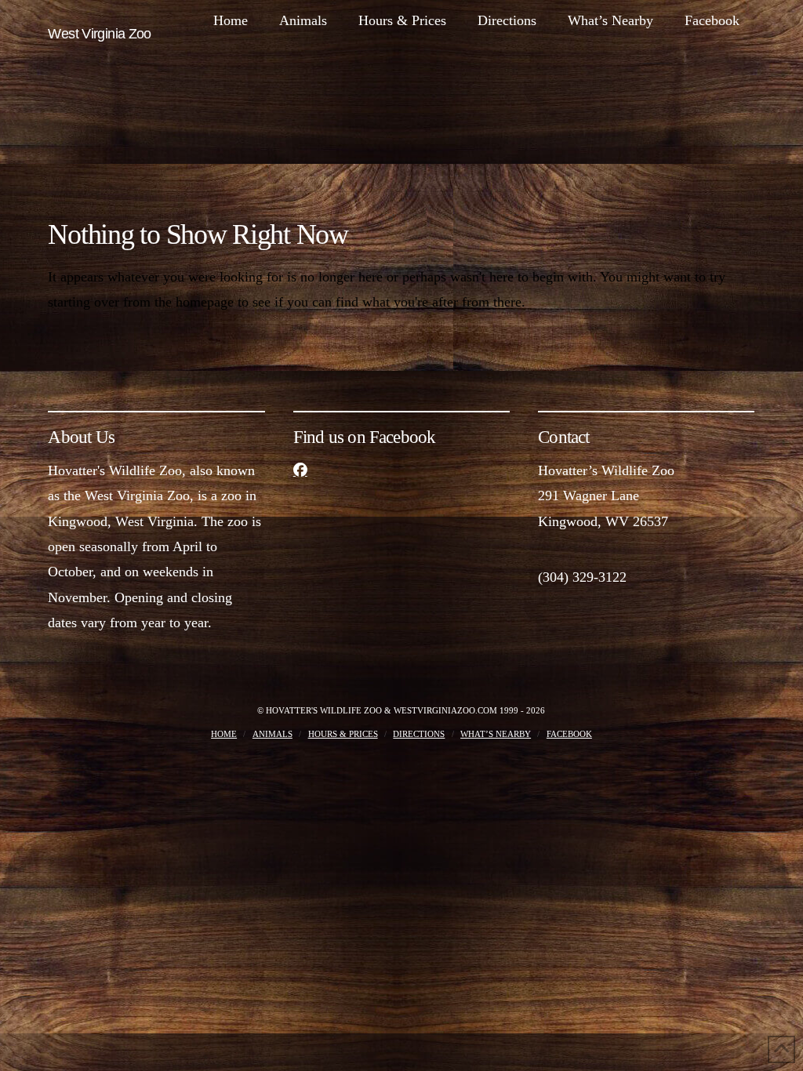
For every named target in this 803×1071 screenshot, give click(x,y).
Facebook (569, 734)
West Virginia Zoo (99, 34)
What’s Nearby (495, 734)
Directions (419, 734)
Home (224, 734)
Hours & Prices (343, 734)
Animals (272, 734)
